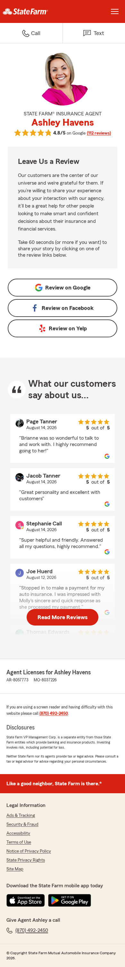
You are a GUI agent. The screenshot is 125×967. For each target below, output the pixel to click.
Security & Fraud (22, 824)
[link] (31, 11)
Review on (67, 287)
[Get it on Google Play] (69, 900)
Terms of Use (18, 842)
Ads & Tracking (20, 815)
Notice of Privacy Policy (28, 851)
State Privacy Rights (25, 860)
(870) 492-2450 (53, 713)
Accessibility (18, 833)
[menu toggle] (114, 11)
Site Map (14, 869)
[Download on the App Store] (25, 900)
